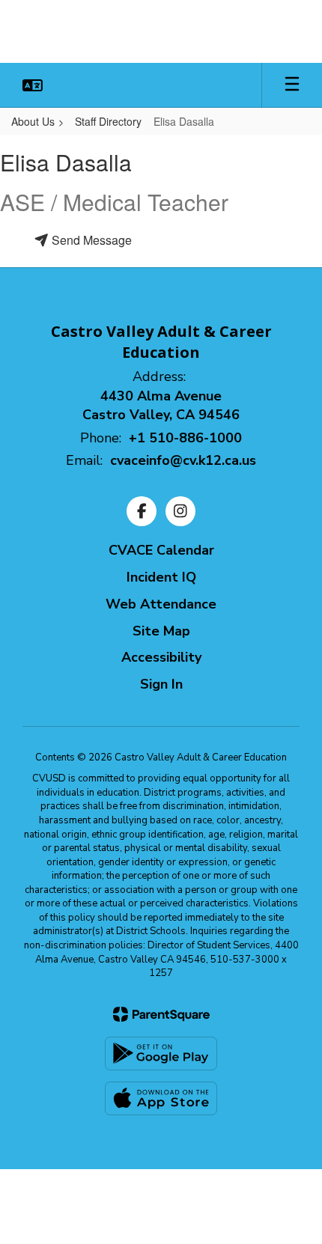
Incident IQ (161, 577)
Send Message (90, 240)
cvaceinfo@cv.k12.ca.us (183, 460)
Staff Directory (108, 121)
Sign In (161, 684)
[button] (32, 85)
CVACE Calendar (161, 550)
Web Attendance (161, 604)
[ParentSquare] (161, 1014)
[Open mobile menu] (292, 85)
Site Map (161, 631)
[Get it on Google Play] (161, 1053)
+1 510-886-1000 (185, 438)
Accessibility (161, 657)
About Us (33, 121)
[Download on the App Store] (161, 1098)
